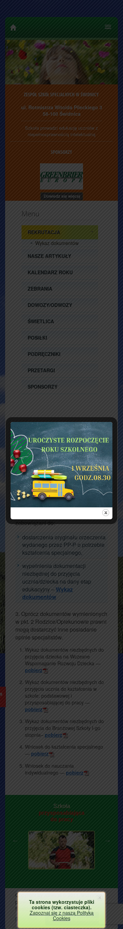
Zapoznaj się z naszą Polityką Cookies (62, 915)
